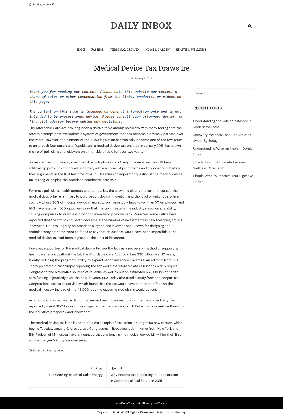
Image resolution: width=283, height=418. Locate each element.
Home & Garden (157, 49)
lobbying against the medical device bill (104, 306)
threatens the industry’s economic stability (142, 208)
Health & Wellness (191, 49)
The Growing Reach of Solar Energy (75, 371)
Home (81, 49)
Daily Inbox (141, 25)
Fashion (98, 49)
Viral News (143, 403)
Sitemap (179, 412)
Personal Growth (125, 49)
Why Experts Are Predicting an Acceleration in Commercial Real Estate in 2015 (144, 374)
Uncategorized (55, 350)
